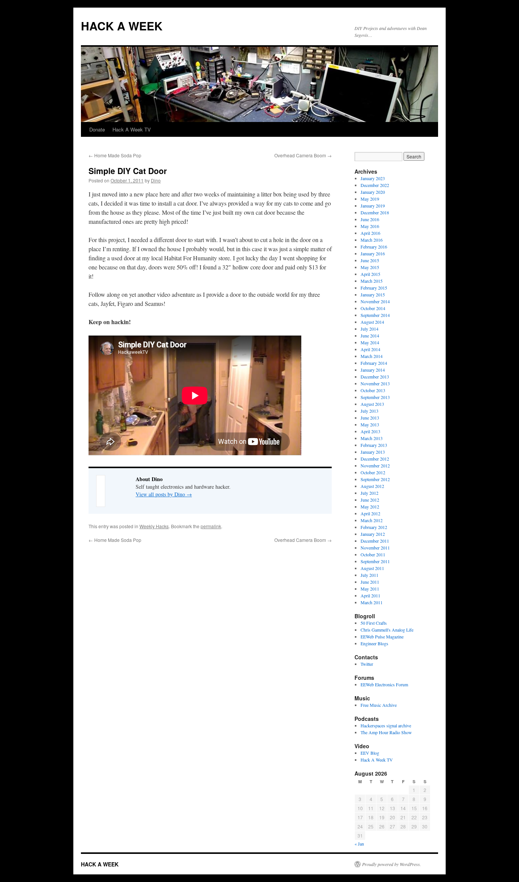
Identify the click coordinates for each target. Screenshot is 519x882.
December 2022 (375, 185)
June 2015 (370, 260)
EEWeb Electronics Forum (384, 684)
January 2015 (373, 294)
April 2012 (370, 513)
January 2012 (373, 534)
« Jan (359, 844)
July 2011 (369, 575)
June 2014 (370, 336)
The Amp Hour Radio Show (386, 732)
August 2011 (372, 568)
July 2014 (369, 329)
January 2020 (373, 192)
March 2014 (372, 356)
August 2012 (372, 486)
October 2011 (373, 554)
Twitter (367, 664)
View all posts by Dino (164, 494)
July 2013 (369, 411)
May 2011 (370, 589)
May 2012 (370, 507)
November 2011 (375, 548)
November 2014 (375, 301)
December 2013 (375, 377)
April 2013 (370, 431)
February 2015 (374, 288)
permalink (211, 526)
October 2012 (373, 472)
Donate (97, 129)
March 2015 (372, 281)
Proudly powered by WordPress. (391, 864)
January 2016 (373, 253)
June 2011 (370, 582)
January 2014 (373, 370)
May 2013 (370, 424)
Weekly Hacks (154, 526)
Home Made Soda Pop (115, 155)
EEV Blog (370, 753)
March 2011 (372, 602)
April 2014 (370, 349)
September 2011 (375, 561)
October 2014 (373, 308)
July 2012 (369, 493)
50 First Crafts (374, 623)
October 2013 (373, 390)
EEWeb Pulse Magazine (382, 636)
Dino (156, 180)
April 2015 (370, 274)
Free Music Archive (379, 705)
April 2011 (370, 595)
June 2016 (370, 219)
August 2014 (372, 322)
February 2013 (374, 445)
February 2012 (374, 527)
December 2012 (375, 459)
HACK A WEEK (122, 25)
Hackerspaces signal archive (386, 725)
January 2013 (373, 452)
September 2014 (375, 315)
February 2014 (374, 363)
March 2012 (372, 520)
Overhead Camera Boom (303, 155)
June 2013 (370, 418)
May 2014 (370, 342)
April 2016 (370, 233)
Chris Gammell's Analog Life (387, 630)
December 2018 (375, 212)
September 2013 (375, 397)
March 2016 (372, 240)
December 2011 (375, 541)
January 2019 (373, 206)
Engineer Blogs (374, 643)
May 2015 (370, 267)
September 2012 (375, 479)
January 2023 (373, 178)
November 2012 (375, 465)
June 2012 (370, 500)
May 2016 (370, 226)
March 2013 (372, 438)
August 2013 (372, 404)
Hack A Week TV (131, 129)
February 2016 (374, 247)
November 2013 (375, 383)
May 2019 (370, 199)
